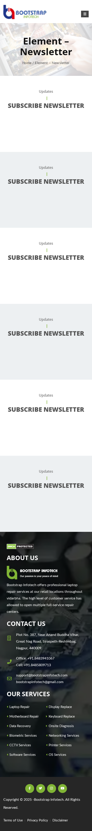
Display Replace (60, 707)
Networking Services (63, 735)
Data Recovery (19, 726)
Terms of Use (13, 820)
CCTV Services (19, 745)
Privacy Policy (37, 820)
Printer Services (60, 745)
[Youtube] (62, 788)
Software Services (22, 754)
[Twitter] (40, 788)
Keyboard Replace (61, 716)
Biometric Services (22, 735)
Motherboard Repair (23, 716)
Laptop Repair (18, 707)
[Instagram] (51, 788)
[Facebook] (29, 788)
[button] (85, 14)
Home (26, 63)
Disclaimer (60, 820)
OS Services (57, 754)
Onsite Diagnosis (61, 726)
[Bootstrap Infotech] (25, 12)
